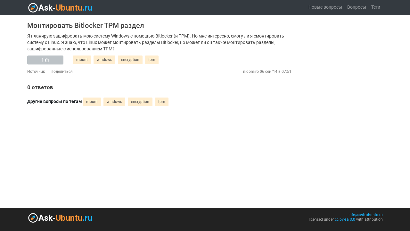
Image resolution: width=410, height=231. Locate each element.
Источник (36, 71)
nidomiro (251, 71)
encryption (130, 59)
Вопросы (356, 7)
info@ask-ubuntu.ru (365, 215)
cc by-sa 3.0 (345, 219)
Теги (375, 7)
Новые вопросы (325, 7)
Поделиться (62, 71)
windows (104, 59)
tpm (151, 59)
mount (82, 59)
